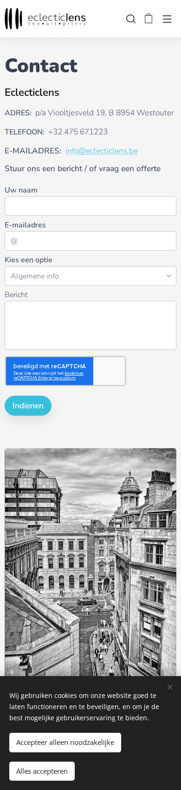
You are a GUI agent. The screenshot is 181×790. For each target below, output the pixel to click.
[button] (130, 18)
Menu (167, 18)
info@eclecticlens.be (101, 151)
